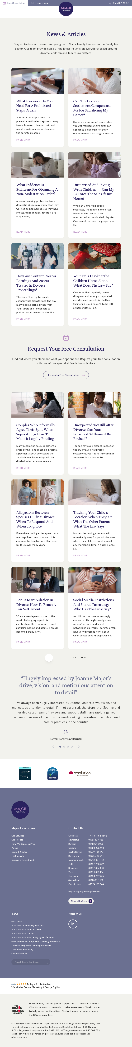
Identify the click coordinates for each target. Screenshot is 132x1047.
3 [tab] (68, 747)
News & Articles (19, 852)
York (70, 872)
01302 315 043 (96, 868)
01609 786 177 (95, 852)
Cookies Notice (19, 953)
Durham (72, 844)
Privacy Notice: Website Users (26, 929)
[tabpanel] (66, 709)
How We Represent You (23, 844)
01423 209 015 (96, 876)
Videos (14, 848)
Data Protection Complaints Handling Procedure (35, 941)
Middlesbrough (76, 860)
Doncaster (73, 868)
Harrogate (73, 876)
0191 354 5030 (96, 844)
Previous (56, 746)
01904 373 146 (96, 872)
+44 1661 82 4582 (97, 835)
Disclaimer (16, 921)
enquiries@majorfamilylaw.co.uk (84, 891)
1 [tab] (60, 747)
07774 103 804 (96, 884)
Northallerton (75, 852)
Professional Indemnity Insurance (27, 925)
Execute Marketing (33, 987)
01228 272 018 (96, 848)
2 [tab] (64, 747)
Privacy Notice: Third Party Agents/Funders (33, 937)
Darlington (73, 856)
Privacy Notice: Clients (22, 933)
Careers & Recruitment (22, 860)
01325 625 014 (96, 856)
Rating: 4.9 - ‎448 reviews (39, 984)
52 (74, 657)
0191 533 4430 (96, 880)
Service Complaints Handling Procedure (31, 945)
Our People (17, 839)
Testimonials (17, 856)
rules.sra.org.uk (19, 1037)
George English (52, 987)
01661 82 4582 (96, 839)
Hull (70, 864)
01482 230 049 (96, 864)
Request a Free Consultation (64, 375)
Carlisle (72, 848)
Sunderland (74, 880)
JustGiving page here (41, 1015)
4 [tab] (72, 747)
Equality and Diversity (22, 949)
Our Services (17, 835)
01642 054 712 (96, 860)
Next (83, 657)
